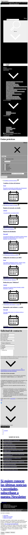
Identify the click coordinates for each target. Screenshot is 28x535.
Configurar (8, 532)
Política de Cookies (7, 517)
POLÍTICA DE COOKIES (9, 507)
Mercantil (8, 167)
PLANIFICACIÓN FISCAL (12, 84)
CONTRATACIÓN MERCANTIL (13, 99)
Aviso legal (5, 515)
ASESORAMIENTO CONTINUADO (14, 81)
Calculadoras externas (10, 128)
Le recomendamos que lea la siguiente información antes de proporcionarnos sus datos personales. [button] (13, 370)
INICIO (5, 67)
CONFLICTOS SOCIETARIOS (13, 97)
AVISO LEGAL (6, 504)
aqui (1, 399)
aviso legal (13, 398)
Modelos (8, 131)
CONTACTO (6, 135)
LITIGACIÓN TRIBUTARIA (12, 85)
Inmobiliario (8, 168)
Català (7, 65)
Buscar (4, 19)
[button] (15, 18)
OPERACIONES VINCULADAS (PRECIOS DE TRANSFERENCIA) (16, 90)
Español (7, 64)
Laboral (7, 164)
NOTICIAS (8, 111)
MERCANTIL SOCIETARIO (12, 96)
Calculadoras (9, 127)
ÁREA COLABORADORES (12, 134)
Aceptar (2, 532)
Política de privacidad (8, 516)
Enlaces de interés (10, 132)
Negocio (8, 169)
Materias (4, 156)
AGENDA (8, 114)
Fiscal (7, 165)
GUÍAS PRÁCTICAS (11, 113)
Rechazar (13, 532)
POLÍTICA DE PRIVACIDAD (10, 506)
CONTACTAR (5, 426)
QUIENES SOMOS (7, 68)
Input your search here (6, 173)
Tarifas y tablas (9, 129)
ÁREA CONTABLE (10, 83)
